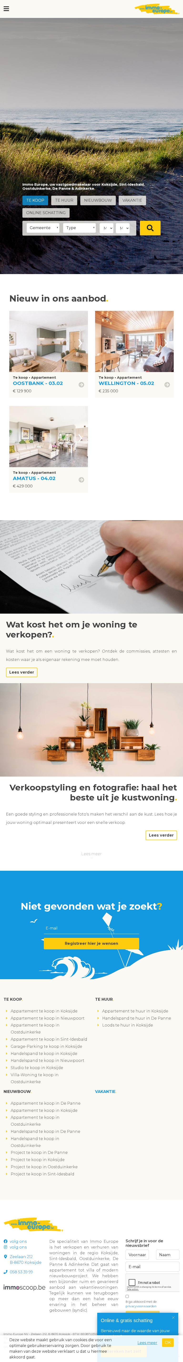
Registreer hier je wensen (91, 943)
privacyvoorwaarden (141, 1306)
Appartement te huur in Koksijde (135, 1011)
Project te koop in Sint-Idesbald (42, 1174)
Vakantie (132, 200)
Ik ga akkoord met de (141, 1304)
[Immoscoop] (24, 1287)
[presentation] (80, 341)
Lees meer (91, 854)
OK (168, 1342)
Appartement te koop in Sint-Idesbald (49, 1039)
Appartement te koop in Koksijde (44, 1011)
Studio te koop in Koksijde (37, 1067)
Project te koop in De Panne (39, 1152)
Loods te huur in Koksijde (127, 1025)
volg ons (18, 1241)
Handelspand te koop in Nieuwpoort (47, 1060)
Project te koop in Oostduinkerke (44, 1167)
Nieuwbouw (98, 200)
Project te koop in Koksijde (38, 1159)
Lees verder (21, 672)
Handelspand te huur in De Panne (136, 1018)
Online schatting (46, 213)
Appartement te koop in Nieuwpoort (48, 1018)
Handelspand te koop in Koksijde (44, 1053)
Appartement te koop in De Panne (46, 1103)
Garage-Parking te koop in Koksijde (46, 1046)
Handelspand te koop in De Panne (45, 1131)
